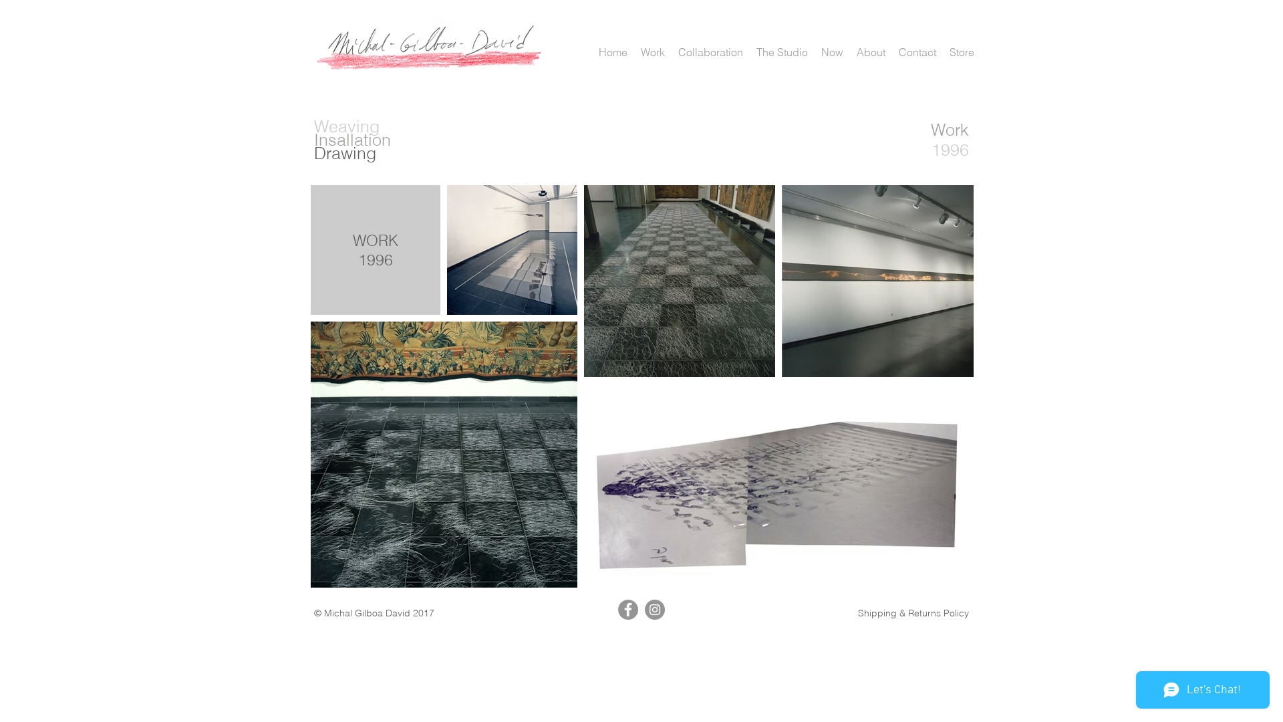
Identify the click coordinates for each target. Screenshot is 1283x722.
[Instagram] (655, 610)
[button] (653, 52)
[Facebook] (628, 610)
